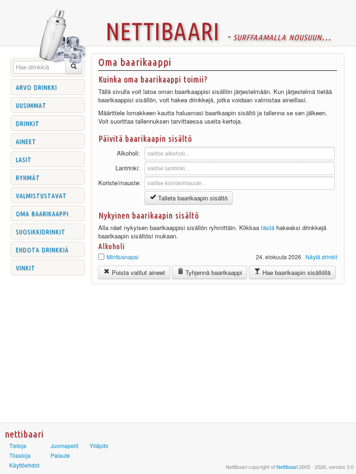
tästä (267, 227)
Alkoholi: (128, 153)
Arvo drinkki (36, 86)
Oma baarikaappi (42, 213)
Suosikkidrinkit (40, 231)
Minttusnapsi (123, 257)
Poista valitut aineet (137, 272)
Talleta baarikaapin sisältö (192, 197)
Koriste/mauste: (119, 182)
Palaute (60, 455)
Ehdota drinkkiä (42, 249)
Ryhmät (28, 176)
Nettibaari (287, 466)
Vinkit (25, 267)
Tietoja (17, 445)
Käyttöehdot (24, 465)
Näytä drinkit (321, 257)
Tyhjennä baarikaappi (213, 272)
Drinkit (27, 122)
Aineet (26, 140)
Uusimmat (31, 104)
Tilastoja (20, 455)
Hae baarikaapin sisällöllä (296, 272)
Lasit (24, 158)
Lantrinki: (127, 167)
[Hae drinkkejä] (74, 67)
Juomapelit (64, 445)
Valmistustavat (41, 195)
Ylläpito (98, 445)
